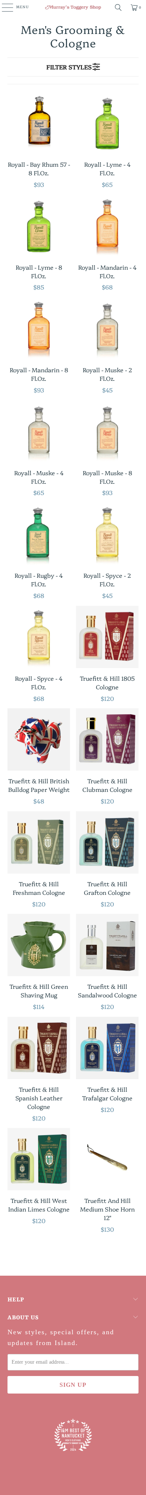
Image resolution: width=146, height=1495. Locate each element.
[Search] (118, 7)
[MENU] (3, 7)
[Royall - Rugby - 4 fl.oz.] (38, 534)
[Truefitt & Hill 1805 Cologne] (107, 637)
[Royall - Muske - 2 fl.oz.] (107, 328)
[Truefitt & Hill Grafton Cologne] (107, 842)
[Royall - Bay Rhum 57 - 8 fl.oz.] (38, 123)
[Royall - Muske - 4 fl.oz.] (38, 431)
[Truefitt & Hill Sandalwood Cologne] (107, 945)
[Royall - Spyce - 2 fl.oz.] (107, 534)
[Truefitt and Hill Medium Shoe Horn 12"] (107, 1159)
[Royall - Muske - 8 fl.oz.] (107, 431)
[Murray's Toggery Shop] (73, 7)
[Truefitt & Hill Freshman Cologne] (38, 842)
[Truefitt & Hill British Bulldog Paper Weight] (38, 739)
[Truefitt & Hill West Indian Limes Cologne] (38, 1159)
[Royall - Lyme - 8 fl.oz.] (38, 226)
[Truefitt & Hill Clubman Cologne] (107, 739)
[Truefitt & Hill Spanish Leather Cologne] (38, 1048)
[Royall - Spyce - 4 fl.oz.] (38, 637)
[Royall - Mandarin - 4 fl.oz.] (107, 226)
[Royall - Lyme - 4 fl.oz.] (107, 123)
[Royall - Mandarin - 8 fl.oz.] (38, 328)
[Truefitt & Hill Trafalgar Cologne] (107, 1048)
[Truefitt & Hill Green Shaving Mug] (38, 945)
